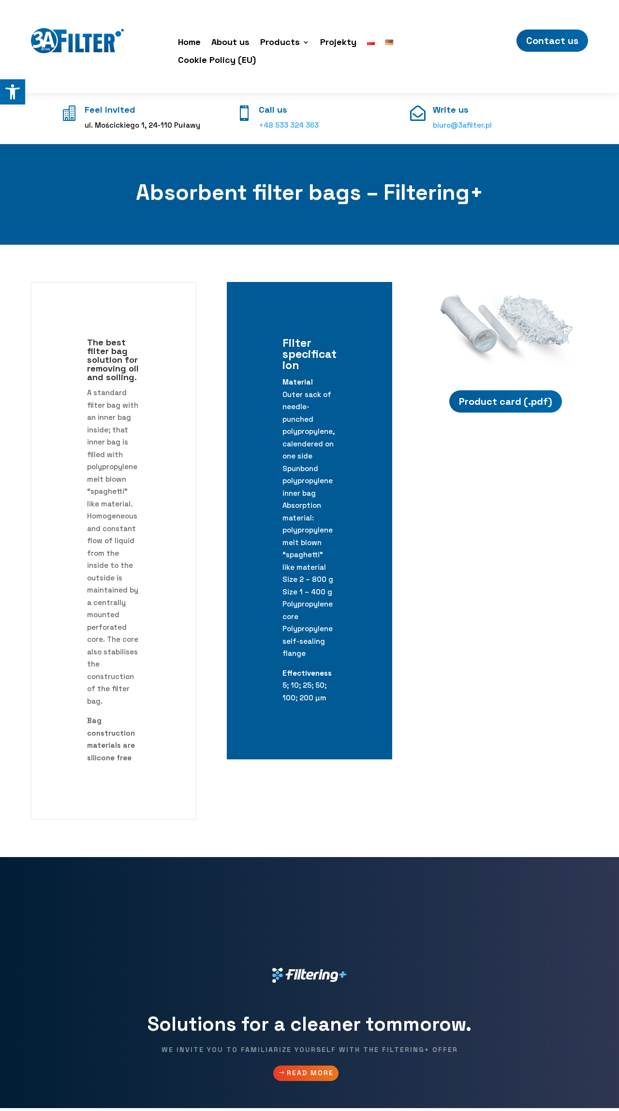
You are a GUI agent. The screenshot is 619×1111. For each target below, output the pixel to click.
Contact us (552, 40)
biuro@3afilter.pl (462, 125)
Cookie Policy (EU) (217, 61)
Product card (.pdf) (505, 401)
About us (230, 43)
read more (310, 1072)
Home (189, 43)
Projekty (338, 43)
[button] (12, 91)
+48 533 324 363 (289, 125)
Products (280, 43)
